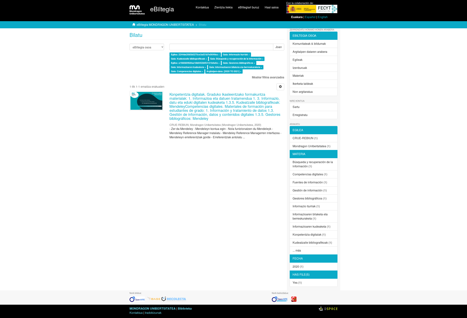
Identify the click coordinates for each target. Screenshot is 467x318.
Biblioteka (185, 308)
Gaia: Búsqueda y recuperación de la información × (236, 58)
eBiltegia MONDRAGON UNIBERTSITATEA (165, 24)
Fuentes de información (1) (310, 182)
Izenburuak (300, 68)
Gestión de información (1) (310, 190)
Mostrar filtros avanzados (268, 77)
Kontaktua (202, 7)
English (323, 17)
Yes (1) (297, 282)
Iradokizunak (153, 313)
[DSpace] (328, 308)
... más (297, 250)
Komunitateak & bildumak (309, 43)
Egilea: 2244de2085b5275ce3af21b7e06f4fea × (195, 54)
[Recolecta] (174, 298)
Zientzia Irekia (223, 7)
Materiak (298, 75)
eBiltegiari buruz (248, 7)
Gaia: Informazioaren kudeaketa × (188, 67)
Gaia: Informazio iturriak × (236, 54)
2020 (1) (298, 266)
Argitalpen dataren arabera (310, 51)
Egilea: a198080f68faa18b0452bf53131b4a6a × (195, 62)
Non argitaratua (303, 92)
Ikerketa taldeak (303, 83)
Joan (278, 47)
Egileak (297, 60)
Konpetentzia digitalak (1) (309, 234)
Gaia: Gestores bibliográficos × (239, 62)
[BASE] (154, 298)
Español (310, 17)
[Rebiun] (294, 298)
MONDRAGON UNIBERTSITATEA (153, 308)
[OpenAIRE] (138, 298)
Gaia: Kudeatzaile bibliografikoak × (189, 58)
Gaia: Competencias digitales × (187, 71)
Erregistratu (300, 115)
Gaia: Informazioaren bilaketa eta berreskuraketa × (235, 67)
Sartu (296, 107)
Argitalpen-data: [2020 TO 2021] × (224, 71)
